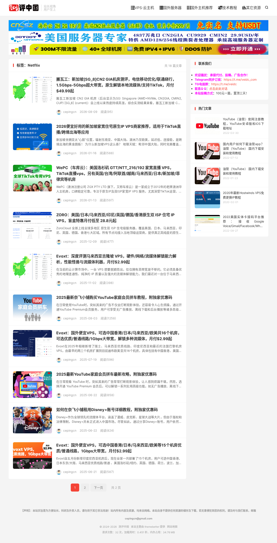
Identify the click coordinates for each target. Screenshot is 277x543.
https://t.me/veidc (224, 84)
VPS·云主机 (142, 8)
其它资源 (251, 8)
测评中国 (24, 7)
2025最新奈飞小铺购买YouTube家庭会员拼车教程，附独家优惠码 (114, 297)
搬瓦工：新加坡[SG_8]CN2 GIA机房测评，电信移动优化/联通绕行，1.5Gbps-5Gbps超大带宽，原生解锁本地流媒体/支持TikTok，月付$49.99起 (116, 85)
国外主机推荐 (200, 8)
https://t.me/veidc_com (240, 79)
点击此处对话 (218, 88)
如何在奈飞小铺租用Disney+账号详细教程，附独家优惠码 (107, 409)
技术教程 (227, 8)
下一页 (98, 487)
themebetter (152, 526)
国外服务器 (170, 8)
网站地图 (172, 526)
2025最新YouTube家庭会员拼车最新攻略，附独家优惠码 (106, 374)
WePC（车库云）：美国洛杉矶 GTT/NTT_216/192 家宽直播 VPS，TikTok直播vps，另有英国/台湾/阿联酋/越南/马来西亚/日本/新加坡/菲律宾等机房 (118, 173)
